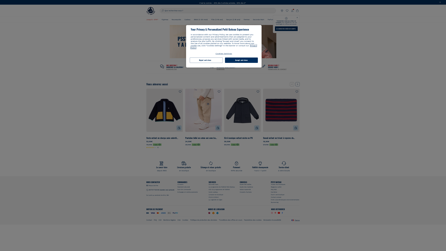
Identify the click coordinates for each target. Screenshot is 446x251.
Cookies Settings (224, 54)
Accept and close (241, 60)
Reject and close (205, 60)
